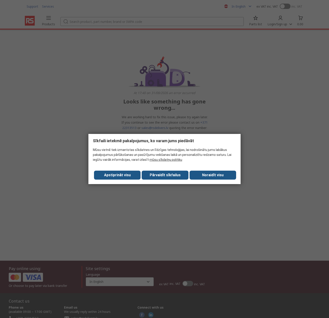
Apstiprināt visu (117, 175)
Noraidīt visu (213, 175)
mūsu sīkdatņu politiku (166, 159)
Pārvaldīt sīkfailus (165, 175)
